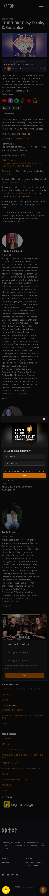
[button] (44, 419)
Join (24, 476)
